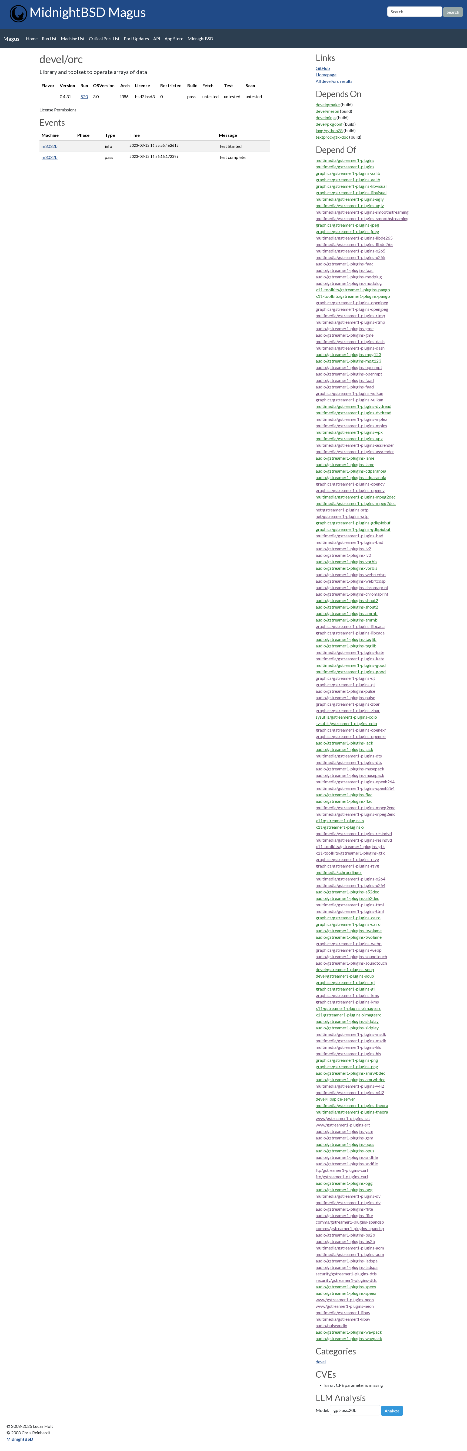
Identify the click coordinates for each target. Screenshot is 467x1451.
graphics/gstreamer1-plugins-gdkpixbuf (353, 522)
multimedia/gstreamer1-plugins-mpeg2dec (356, 496)
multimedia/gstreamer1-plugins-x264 (350, 878)
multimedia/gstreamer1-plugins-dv (348, 1196)
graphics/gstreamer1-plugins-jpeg (347, 224)
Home (32, 38)
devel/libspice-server (335, 1098)
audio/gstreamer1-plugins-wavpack (349, 1331)
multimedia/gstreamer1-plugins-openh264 (355, 781)
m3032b (50, 146)
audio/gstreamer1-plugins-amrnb (347, 613)
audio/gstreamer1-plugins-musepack (350, 768)
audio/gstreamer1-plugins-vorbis (346, 561)
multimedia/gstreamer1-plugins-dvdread (353, 406)
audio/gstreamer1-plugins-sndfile (347, 1157)
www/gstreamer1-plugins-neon (345, 1299)
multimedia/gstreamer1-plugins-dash (350, 341)
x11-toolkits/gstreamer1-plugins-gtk (350, 846)
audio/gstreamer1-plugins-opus (345, 1144)
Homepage (326, 74)
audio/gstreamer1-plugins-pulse (345, 691)
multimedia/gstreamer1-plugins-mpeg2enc (355, 807)
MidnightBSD (200, 38)
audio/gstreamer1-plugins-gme (344, 328)
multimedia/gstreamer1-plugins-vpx (349, 432)
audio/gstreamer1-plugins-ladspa (347, 1260)
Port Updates (136, 38)
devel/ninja (326, 117)
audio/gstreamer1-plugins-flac (344, 794)
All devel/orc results (334, 81)
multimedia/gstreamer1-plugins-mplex (351, 419)
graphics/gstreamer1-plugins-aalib (348, 173)
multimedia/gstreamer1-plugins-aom (350, 1247)
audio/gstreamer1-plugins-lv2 (343, 548)
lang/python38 (329, 130)
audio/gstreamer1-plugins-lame (345, 457)
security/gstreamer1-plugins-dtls (346, 1273)
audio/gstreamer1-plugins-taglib (346, 639)
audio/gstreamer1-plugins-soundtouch (351, 956)
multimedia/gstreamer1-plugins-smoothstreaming (362, 211)
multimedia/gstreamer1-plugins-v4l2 (350, 1085)
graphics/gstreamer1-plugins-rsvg (347, 859)
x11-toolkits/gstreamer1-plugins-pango (353, 289)
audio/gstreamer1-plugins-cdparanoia (351, 470)
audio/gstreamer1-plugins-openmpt (349, 367)
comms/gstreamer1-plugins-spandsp (350, 1221)
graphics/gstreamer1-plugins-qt (345, 678)
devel (321, 1361)
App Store (174, 38)
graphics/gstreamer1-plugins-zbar (348, 703)
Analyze (392, 1410)
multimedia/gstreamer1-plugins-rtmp (350, 315)
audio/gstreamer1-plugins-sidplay (347, 1021)
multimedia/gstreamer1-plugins (345, 160)
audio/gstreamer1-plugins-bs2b (345, 1234)
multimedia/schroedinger (339, 872)
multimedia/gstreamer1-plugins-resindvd (354, 833)
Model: (322, 1410)
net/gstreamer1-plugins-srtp (342, 509)
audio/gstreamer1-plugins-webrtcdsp (351, 574)
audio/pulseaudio (331, 1325)
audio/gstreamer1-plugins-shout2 (347, 600)
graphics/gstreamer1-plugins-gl (345, 982)
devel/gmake (328, 104)
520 (84, 96)
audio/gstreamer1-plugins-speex (346, 1286)
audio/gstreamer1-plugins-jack (344, 742)
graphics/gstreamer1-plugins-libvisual (351, 186)
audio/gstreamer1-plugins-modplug (349, 276)
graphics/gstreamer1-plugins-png (347, 1060)
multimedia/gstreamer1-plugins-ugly (350, 199)
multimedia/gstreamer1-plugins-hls (348, 1047)
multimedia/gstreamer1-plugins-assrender (355, 445)
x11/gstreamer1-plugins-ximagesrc (348, 1008)
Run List (49, 38)
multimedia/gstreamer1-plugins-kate (350, 652)
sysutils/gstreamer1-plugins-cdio (346, 716)
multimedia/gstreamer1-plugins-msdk (351, 1034)
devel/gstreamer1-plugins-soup (345, 969)
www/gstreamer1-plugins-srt (343, 1118)
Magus (11, 38)
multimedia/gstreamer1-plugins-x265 (350, 250)
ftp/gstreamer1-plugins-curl (342, 1170)
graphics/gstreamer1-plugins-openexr (351, 729)
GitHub (323, 68)
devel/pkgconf (329, 124)
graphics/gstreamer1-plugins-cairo (348, 917)
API (156, 38)
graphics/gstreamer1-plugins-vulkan (349, 393)
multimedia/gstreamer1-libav (343, 1312)
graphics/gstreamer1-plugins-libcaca (350, 626)
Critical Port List (104, 38)
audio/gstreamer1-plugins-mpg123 (348, 354)
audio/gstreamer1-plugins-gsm (344, 1131)
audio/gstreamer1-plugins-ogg (344, 1183)
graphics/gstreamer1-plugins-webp (349, 943)
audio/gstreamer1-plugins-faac (344, 263)
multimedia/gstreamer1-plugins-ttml (350, 904)
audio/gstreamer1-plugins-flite (344, 1208)
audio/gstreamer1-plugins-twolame (349, 930)
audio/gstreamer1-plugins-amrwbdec (350, 1073)
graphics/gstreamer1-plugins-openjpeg (352, 302)
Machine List (73, 38)
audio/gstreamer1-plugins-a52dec (347, 891)
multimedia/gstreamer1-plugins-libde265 (354, 237)
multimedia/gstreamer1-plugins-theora (352, 1105)
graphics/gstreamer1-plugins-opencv (350, 483)
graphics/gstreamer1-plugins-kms (347, 995)
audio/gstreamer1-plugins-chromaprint (352, 587)
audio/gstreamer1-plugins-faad (345, 380)
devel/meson (327, 111)
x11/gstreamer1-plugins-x (340, 820)
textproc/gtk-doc (332, 136)
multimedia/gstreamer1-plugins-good (351, 665)
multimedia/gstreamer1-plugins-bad (349, 535)
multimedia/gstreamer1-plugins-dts (349, 755)
